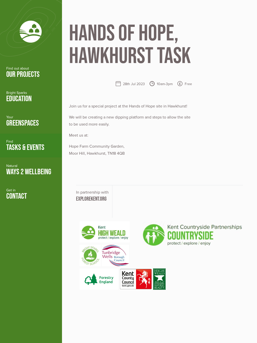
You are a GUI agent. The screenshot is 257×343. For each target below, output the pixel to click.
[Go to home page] (31, 30)
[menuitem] (31, 72)
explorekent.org (91, 198)
